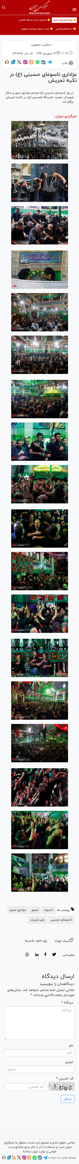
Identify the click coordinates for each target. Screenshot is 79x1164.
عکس (46, 45)
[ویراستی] (13, 63)
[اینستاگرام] (25, 63)
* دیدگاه (67, 1002)
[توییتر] (19, 63)
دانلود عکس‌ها (34, 941)
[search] (3, 7)
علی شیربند (37, 920)
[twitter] (54, 955)
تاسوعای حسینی (61, 920)
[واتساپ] (37, 63)
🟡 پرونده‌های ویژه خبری (64, 20)
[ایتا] (31, 63)
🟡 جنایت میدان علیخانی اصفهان (37, 29)
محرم (35, 910)
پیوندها (72, 1157)
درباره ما (52, 1157)
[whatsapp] (27, 955)
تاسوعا (48, 910)
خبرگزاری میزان (66, 116)
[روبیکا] (7, 63)
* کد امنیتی (64, 1078)
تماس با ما (62, 1157)
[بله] (44, 63)
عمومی (35, 45)
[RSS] (14, 1159)
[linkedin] (37, 955)
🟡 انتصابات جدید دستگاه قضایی (34, 20)
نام (71, 1045)
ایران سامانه (30, 1152)
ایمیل (69, 1062)
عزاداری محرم (18, 910)
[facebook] (45, 955)
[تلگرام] (50, 63)
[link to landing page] (39, 7)
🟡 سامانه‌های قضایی (66, 29)
